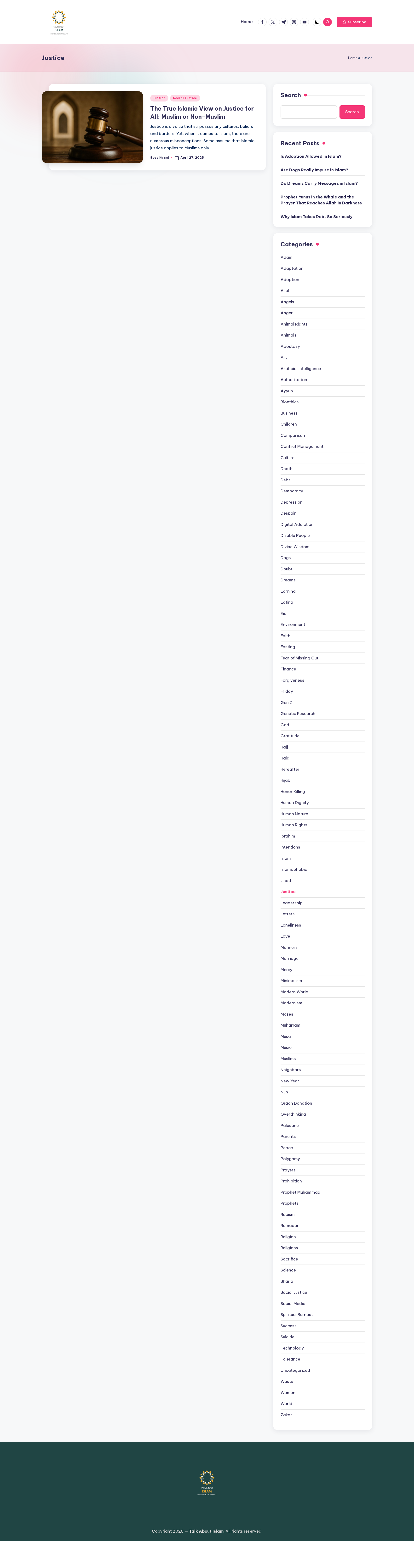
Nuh (284, 1092)
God (285, 724)
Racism (288, 1214)
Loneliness (291, 925)
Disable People (295, 535)
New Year (290, 1081)
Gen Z (286, 702)
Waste (287, 1381)
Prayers (288, 1170)
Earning (288, 591)
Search (291, 95)
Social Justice (185, 98)
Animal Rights (294, 324)
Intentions (290, 847)
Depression (292, 502)
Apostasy (290, 346)
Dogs (286, 557)
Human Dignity (295, 802)
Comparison (293, 435)
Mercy (286, 969)
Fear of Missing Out (299, 658)
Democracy (292, 491)
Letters (288, 914)
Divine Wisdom (295, 546)
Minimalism (291, 980)
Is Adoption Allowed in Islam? (311, 156)
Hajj (284, 747)
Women (288, 1392)
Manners (289, 947)
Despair (288, 513)
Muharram (290, 1025)
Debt (285, 480)
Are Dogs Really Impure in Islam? (314, 170)
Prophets (290, 1203)
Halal (285, 758)
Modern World (294, 992)
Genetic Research (298, 713)
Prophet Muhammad (300, 1192)
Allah (286, 290)
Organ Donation (296, 1103)
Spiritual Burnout (297, 1314)
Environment (293, 624)
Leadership (292, 902)
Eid (284, 613)
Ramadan (290, 1225)
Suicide (287, 1336)
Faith (285, 635)
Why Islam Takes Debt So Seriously (316, 216)
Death (287, 468)
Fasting (288, 646)
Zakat (286, 1414)
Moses (287, 1014)
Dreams (288, 580)
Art (284, 357)
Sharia (287, 1281)
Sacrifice (289, 1259)
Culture (287, 457)
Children (289, 424)
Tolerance (290, 1359)
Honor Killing (293, 791)
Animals (288, 335)
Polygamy (290, 1158)
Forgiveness (292, 680)
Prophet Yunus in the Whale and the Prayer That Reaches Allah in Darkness (321, 200)
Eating (287, 602)
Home (352, 58)
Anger (287, 312)
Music (286, 1047)
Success (289, 1325)
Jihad (286, 880)
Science (288, 1270)
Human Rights (294, 824)
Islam (286, 858)
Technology (292, 1348)
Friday (287, 691)
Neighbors (291, 1069)
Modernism (291, 1003)
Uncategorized (295, 1370)
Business (289, 413)
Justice (159, 98)
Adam (287, 257)
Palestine (290, 1125)
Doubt (287, 569)
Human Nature (294, 813)
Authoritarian (294, 379)
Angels (287, 301)
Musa (286, 1036)
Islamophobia (294, 869)
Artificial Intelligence (301, 368)
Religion (288, 1236)
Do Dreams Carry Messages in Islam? (319, 183)
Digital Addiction (297, 524)
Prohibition (291, 1181)
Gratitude (290, 735)
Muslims (288, 1058)
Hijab (285, 780)
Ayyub (287, 391)
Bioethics (290, 402)
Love (285, 936)
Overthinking (293, 1114)
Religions (289, 1247)
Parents (288, 1136)
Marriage (290, 958)
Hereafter (290, 769)
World (286, 1403)
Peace (287, 1147)
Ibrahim (288, 836)
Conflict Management (302, 446)
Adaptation (292, 268)
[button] (354, 22)
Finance (288, 669)
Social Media (293, 1303)
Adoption (290, 279)
